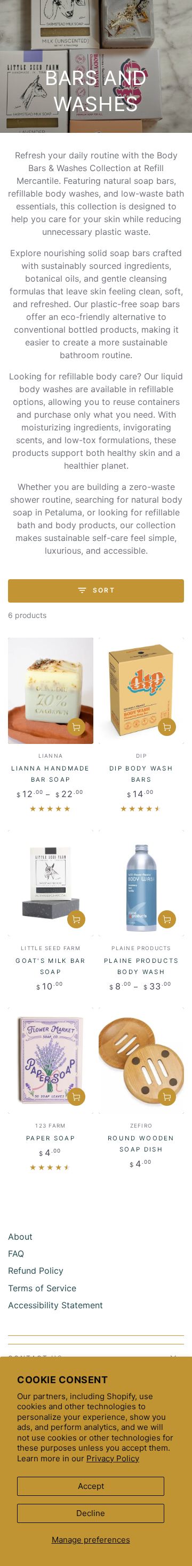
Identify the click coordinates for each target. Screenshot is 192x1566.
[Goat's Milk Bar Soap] (50, 883)
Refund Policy (35, 1270)
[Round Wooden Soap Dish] (141, 1061)
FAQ (16, 1253)
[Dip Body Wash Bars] (141, 691)
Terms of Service (42, 1288)
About (20, 1236)
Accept (91, 1486)
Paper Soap (50, 1138)
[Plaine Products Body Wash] (141, 883)
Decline (90, 1513)
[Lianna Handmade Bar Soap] (50, 691)
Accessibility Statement (55, 1305)
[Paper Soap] (50, 1061)
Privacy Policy (112, 1458)
